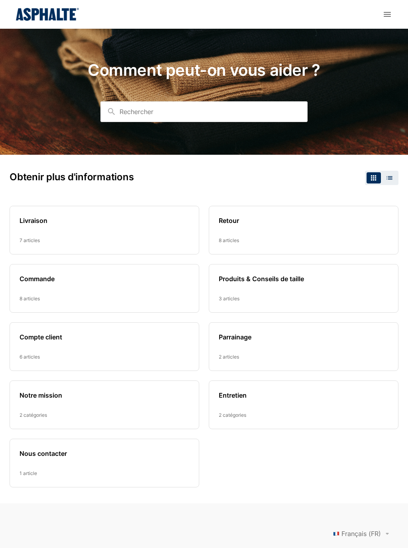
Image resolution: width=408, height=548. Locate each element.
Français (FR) (361, 534)
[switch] (381, 178)
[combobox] (204, 111)
